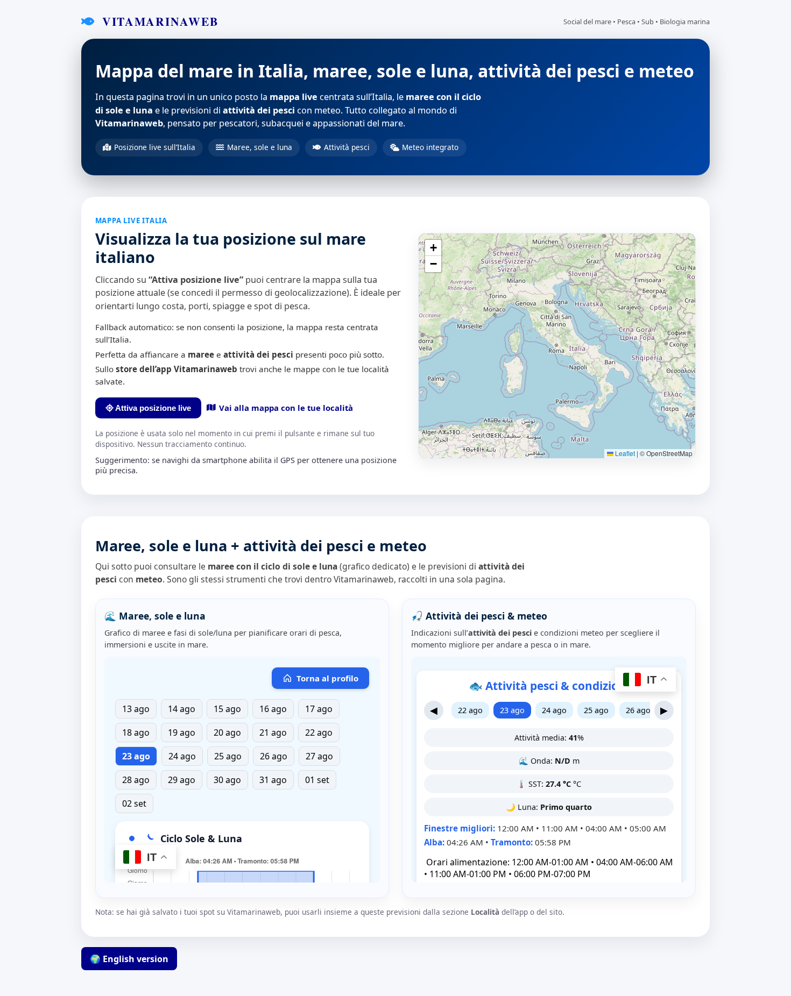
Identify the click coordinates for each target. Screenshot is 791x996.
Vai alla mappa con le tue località (286, 407)
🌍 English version (129, 959)
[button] (433, 248)
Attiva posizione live (152, 407)
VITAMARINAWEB (158, 21)
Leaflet (624, 453)
